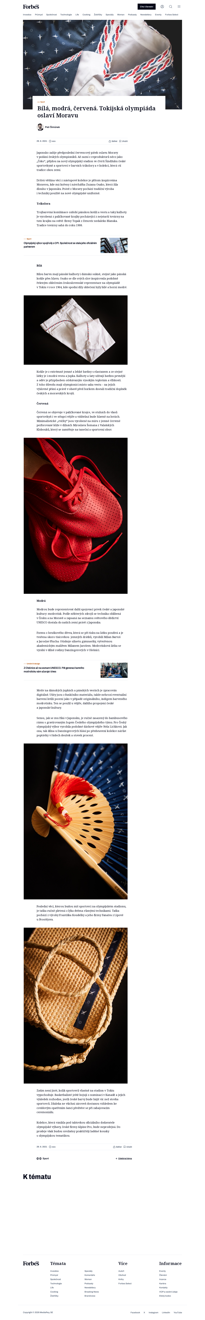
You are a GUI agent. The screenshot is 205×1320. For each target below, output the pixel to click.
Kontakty (163, 1287)
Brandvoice (89, 1296)
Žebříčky (98, 15)
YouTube (178, 1312)
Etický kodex (165, 1296)
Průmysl (39, 15)
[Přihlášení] (162, 7)
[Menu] (179, 7)
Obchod (122, 1275)
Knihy (121, 1279)
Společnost (51, 15)
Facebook (135, 1312)
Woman (120, 15)
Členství (163, 1275)
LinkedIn (166, 1312)
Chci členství (146, 7)
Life (77, 15)
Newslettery (145, 15)
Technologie (66, 15)
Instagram (153, 1312)
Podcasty (132, 15)
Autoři (121, 1271)
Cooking (86, 15)
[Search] (171, 7)
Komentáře (89, 1275)
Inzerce (162, 1279)
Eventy (158, 15)
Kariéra (162, 1283)
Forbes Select (171, 15)
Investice (27, 15)
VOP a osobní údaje (168, 1292)
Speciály (110, 15)
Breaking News (91, 1292)
